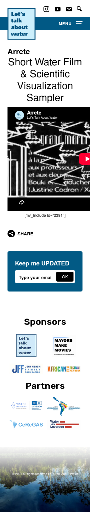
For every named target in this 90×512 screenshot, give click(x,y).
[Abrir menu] (78, 23)
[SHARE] (38, 234)
